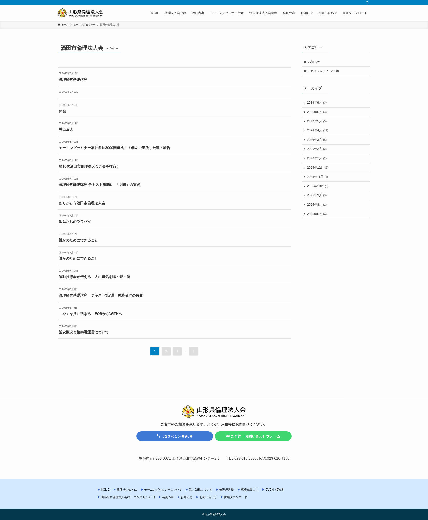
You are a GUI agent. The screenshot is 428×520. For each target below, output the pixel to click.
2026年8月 (317, 102)
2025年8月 (317, 204)
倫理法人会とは (127, 489)
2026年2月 (317, 149)
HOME (105, 489)
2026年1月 (317, 158)
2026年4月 (317, 130)
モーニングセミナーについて (163, 489)
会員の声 (168, 497)
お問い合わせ (208, 497)
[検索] (367, 2)
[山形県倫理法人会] (80, 12)
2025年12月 (317, 167)
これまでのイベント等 (323, 71)
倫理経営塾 (226, 489)
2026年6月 (317, 112)
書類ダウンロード (235, 497)
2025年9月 (317, 195)
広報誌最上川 (249, 489)
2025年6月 (317, 214)
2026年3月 (317, 139)
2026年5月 (317, 121)
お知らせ (314, 61)
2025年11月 (317, 176)
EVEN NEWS (274, 489)
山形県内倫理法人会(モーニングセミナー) (128, 497)
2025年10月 (317, 186)
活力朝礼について (200, 489)
